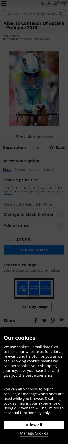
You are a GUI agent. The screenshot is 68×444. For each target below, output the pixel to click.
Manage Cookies (34, 433)
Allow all (34, 424)
